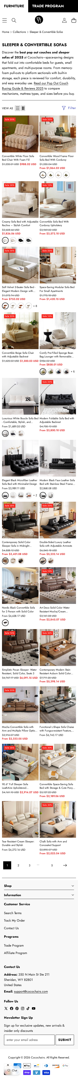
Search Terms (12, 913)
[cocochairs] (39, 20)
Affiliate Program (15, 953)
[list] (17, 108)
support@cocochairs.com (31, 991)
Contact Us (11, 928)
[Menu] (4, 20)
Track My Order (14, 920)
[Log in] (64, 20)
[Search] (13, 20)
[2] (23, 108)
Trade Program (14, 945)
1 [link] (7, 865)
